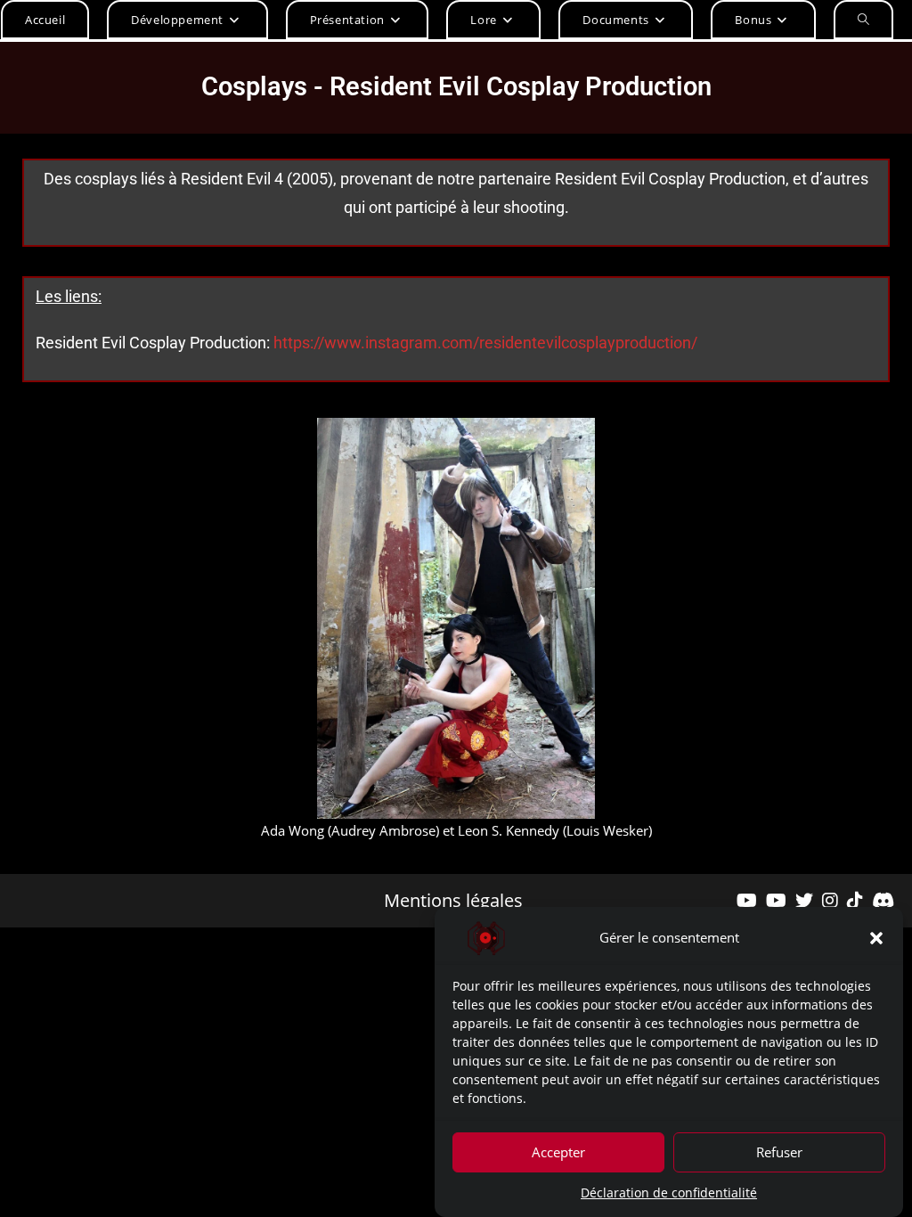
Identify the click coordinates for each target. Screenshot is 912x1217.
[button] (876, 938)
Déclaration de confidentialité (669, 1192)
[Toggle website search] (863, 20)
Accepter (558, 1152)
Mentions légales (453, 901)
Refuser (779, 1152)
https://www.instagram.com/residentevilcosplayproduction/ (485, 342)
